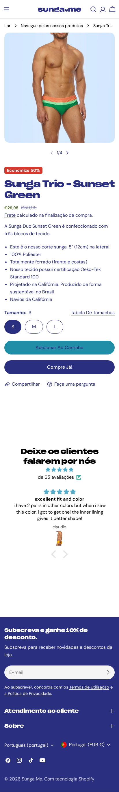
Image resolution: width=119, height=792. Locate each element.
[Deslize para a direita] (67, 152)
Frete (10, 215)
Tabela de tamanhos (93, 313)
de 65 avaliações (56, 477)
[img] (59, 470)
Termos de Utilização (89, 687)
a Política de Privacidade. (28, 693)
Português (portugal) (26, 745)
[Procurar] (93, 9)
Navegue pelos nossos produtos (52, 25)
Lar (7, 25)
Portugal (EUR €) (87, 745)
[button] (55, 554)
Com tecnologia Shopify (69, 779)
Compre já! (59, 367)
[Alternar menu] (6, 9)
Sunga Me (32, 779)
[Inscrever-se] (108, 672)
